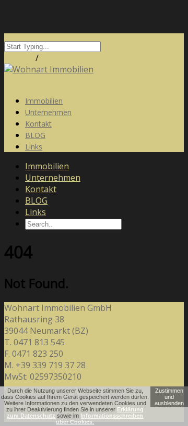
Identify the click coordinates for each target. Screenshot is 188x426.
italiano (18, 58)
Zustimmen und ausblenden (169, 396)
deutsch (56, 58)
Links (33, 147)
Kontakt (40, 189)
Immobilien (47, 166)
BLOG (36, 200)
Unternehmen (52, 177)
